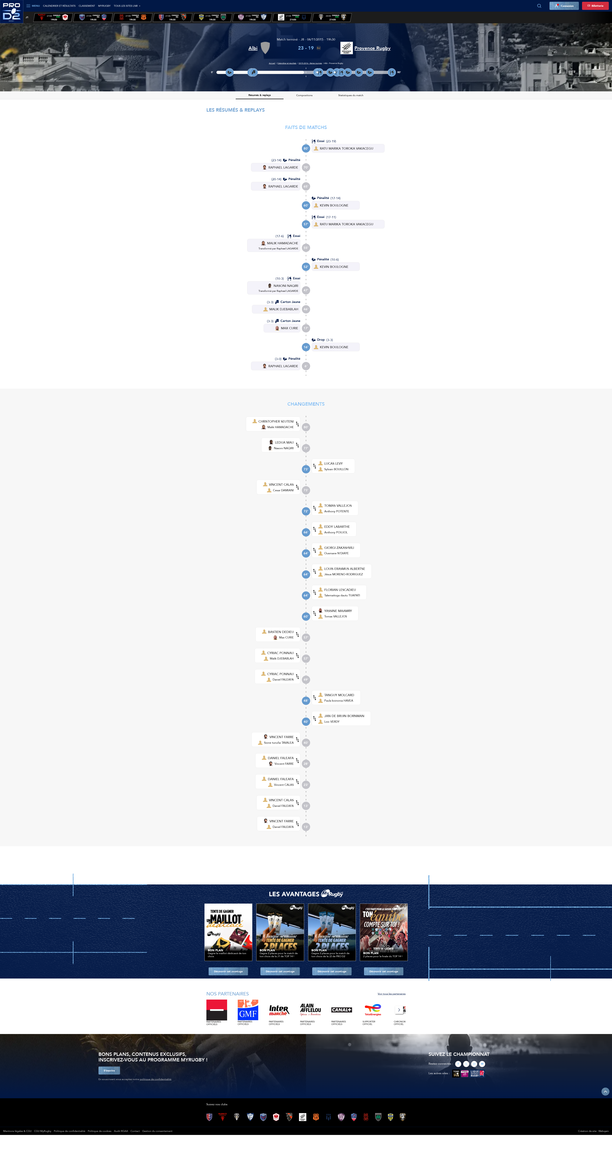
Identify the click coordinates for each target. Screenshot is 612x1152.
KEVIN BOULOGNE (334, 205)
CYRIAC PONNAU (280, 653)
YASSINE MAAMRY (338, 611)
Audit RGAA (121, 1131)
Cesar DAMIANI (283, 490)
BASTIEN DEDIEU (281, 632)
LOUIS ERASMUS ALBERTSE (344, 568)
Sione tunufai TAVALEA (279, 742)
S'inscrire (109, 1070)
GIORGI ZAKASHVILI (339, 547)
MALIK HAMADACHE (282, 243)
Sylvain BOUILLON (336, 469)
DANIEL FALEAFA (281, 758)
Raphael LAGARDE (287, 248)
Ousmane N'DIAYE (336, 553)
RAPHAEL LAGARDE (283, 167)
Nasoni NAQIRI (284, 448)
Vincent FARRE (284, 763)
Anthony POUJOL (336, 532)
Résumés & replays (259, 95)
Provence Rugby (372, 48)
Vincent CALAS (284, 784)
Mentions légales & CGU (17, 1131)
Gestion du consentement (157, 1131)
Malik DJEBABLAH (282, 658)
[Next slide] (399, 1010)
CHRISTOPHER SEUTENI (276, 421)
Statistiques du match (350, 95)
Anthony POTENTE (336, 511)
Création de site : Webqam (593, 1131)
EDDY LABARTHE (337, 526)
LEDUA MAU (284, 442)
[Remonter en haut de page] (605, 1092)
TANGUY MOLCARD (339, 695)
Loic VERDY (331, 721)
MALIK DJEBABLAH (283, 309)
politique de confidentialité (155, 1079)
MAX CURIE (289, 328)
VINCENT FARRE (282, 737)
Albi (253, 48)
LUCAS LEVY (333, 463)
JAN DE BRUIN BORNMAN (344, 716)
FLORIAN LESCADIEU (340, 590)
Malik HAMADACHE (280, 427)
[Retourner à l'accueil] (11, 11)
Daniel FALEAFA (283, 679)
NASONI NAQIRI (286, 285)
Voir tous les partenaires (392, 993)
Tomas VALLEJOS (335, 616)
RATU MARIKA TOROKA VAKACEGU (346, 148)
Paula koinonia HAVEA (338, 700)
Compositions (304, 95)
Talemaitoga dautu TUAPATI (342, 595)
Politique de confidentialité (69, 1131)
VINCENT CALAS (281, 484)
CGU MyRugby (42, 1131)
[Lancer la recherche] (539, 6)
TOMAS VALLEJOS (338, 505)
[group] (53, 17)
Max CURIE (286, 637)
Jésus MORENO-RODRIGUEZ (343, 574)
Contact (135, 1131)
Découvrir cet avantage (228, 971)
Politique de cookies (99, 1131)
